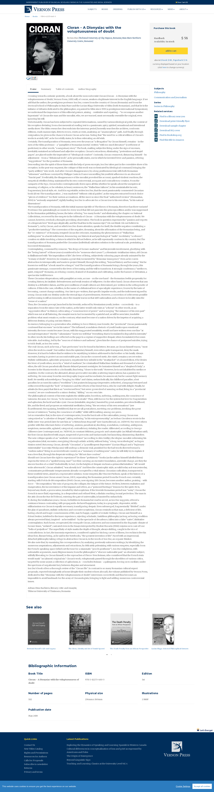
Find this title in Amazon (172, 140)
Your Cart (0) (182, 2)
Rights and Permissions (36, 752)
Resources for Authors (35, 756)
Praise (33, 89)
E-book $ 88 (166, 60)
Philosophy (159, 92)
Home (27, 16)
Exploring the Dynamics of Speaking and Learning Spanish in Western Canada (106, 745)
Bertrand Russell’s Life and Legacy (41, 649)
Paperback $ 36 (180, 60)
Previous (24, 632)
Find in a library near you (172, 116)
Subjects (92, 9)
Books (105, 9)
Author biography (87, 89)
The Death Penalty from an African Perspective (129, 649)
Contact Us (29, 745)
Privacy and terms (33, 772)
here (164, 67)
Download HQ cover (170, 130)
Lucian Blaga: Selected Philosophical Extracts (169, 649)
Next (194, 632)
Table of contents (65, 89)
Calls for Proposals (33, 760)
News (170, 9)
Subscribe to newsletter (36, 764)
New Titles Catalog (33, 749)
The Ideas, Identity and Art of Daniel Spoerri (86, 649)
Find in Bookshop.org (171, 135)
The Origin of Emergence (80, 756)
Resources (156, 9)
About (182, 9)
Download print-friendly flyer (175, 121)
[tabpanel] (47, 632)
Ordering (118, 9)
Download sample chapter (173, 125)
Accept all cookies (202, 786)
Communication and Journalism (170, 97)
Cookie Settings (183, 786)
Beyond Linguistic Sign (78, 760)
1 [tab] (107, 654)
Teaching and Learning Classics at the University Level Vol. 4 (97, 763)
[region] (107, 786)
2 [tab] (111, 654)
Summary (46, 89)
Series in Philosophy (164, 106)
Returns (28, 768)
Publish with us (136, 9)
